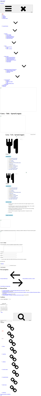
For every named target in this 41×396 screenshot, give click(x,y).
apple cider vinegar (14, 158)
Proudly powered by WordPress (5, 394)
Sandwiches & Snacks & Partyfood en (10, 69)
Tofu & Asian (8, 61)
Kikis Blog (2, 3)
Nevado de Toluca (5, 291)
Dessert (7, 80)
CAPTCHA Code (13, 265)
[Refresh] (2, 263)
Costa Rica (4, 16)
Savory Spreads (8, 35)
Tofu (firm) (12, 161)
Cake (7, 82)
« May (2, 312)
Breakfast (5, 33)
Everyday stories (5, 18)
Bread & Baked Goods (10, 37)
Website (1, 257)
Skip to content (2, 0)
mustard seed (15, 159)
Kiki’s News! (4, 85)
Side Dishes (6, 84)
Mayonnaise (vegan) (14, 168)
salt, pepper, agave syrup (13, 169)
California (4, 17)
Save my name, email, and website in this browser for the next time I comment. (14, 259)
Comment (2, 251)
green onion (11, 163)
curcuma (14, 167)
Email (1, 255)
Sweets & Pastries (7, 79)
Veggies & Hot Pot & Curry (10, 58)
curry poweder (15, 165)
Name (1, 253)
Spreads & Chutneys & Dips (10, 70)
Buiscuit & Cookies (9, 81)
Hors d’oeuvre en (9, 46)
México (3, 15)
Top (1, 395)
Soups (7, 47)
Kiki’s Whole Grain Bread (6, 294)
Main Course (6, 56)
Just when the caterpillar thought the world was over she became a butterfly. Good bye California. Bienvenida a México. (21, 292)
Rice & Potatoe (8, 60)
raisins (12, 160)
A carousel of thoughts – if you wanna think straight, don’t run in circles (13, 290)
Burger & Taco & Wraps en (10, 57)
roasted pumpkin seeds (17, 162)
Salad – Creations (9, 48)
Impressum (4, 86)
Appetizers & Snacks (9, 71)
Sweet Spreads (8, 34)
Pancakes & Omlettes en (10, 36)
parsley (14, 164)
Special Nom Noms (9, 38)
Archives (1, 299)
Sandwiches (8, 72)
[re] (20, 136)
